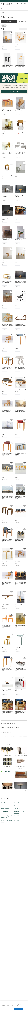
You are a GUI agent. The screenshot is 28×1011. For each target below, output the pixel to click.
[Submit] (2, 8)
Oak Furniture (4, 811)
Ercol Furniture (4, 805)
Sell (13, 3)
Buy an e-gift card (14, 91)
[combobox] (12, 8)
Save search (23, 21)
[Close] (25, 1003)
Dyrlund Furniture (18, 816)
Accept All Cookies (18, 1008)
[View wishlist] (21, 4)
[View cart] (25, 4)
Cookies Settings (8, 1008)
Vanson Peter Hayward (19, 805)
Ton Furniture (13, 736)
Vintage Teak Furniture (19, 802)
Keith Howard (17, 820)
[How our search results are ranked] (15, 17)
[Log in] (17, 4)
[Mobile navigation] (25, 8)
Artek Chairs (4, 802)
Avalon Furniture (5, 736)
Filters (10, 21)
